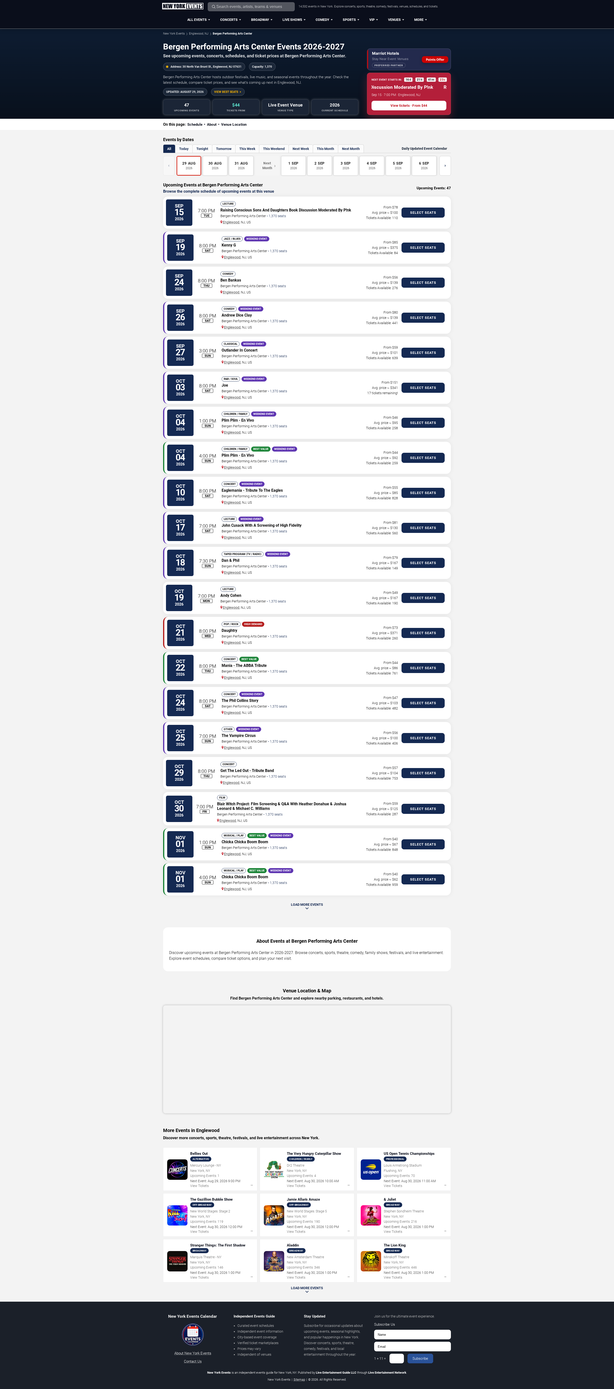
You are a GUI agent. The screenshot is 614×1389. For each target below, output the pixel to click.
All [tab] (169, 149)
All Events (197, 20)
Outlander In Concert (239, 350)
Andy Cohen (230, 595)
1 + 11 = (380, 1358)
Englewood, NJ (198, 33)
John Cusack (233, 525)
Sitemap (299, 1379)
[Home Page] (182, 6)
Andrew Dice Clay (237, 315)
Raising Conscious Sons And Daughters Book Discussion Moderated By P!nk (285, 210)
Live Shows (292, 20)
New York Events (174, 33)
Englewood (231, 222)
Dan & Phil (230, 560)
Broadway (260, 20)
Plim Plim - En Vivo (238, 420)
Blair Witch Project (233, 804)
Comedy (322, 20)
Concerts (229, 20)
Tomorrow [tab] (223, 149)
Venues (394, 20)
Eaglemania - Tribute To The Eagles (252, 490)
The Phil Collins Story (240, 700)
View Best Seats (226, 92)
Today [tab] (184, 149)
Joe (225, 385)
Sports (349, 20)
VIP (372, 20)
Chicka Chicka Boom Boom (245, 842)
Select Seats (423, 213)
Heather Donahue (314, 804)
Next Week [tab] (301, 149)
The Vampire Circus (239, 735)
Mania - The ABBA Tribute (244, 665)
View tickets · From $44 (408, 105)
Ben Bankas (230, 280)
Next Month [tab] (351, 149)
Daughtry (229, 630)
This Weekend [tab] (274, 149)
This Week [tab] (247, 149)
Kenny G (229, 245)
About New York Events (192, 1353)
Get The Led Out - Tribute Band (247, 770)
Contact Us (193, 1361)
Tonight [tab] (202, 149)
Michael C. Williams (253, 808)
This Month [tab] (325, 149)
